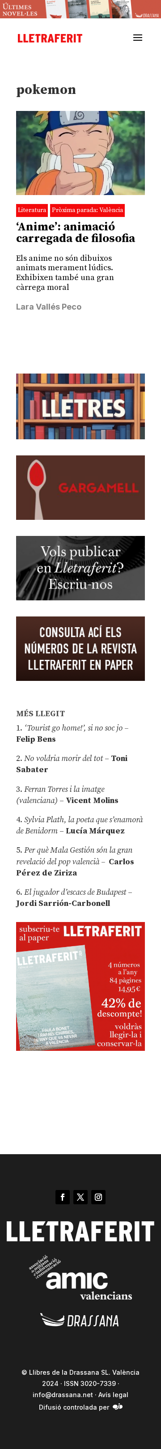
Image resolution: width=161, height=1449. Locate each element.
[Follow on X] (80, 1197)
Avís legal (113, 1394)
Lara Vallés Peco (48, 306)
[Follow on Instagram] (98, 1197)
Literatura (32, 210)
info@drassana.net (63, 1394)
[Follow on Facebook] (62, 1197)
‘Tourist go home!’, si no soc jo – (76, 728)
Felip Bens (36, 739)
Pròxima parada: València (87, 210)
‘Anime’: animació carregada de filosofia (75, 233)
